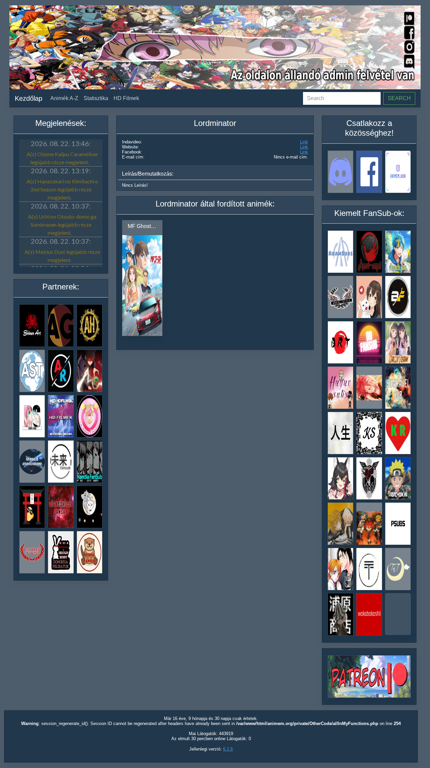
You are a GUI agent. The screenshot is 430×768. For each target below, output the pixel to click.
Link (304, 141)
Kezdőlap (28, 98)
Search (399, 98)
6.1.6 (228, 749)
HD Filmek (126, 98)
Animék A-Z (64, 98)
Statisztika (96, 98)
